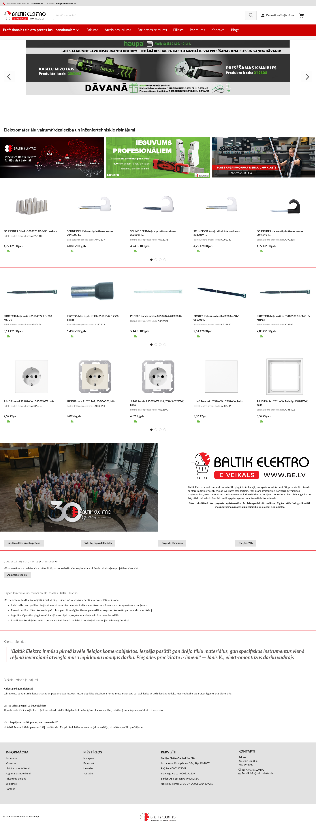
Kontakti (10, 789)
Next (306, 76)
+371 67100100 (255, 770)
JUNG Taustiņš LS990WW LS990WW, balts (217, 401)
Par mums (11, 758)
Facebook (88, 763)
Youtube (88, 773)
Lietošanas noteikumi (17, 768)
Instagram (89, 758)
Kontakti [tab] (246, 751)
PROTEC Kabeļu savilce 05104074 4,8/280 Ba (156, 316)
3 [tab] (160, 259)
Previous (9, 76)
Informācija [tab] (17, 752)
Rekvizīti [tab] (168, 752)
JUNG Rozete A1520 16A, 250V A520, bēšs (91, 401)
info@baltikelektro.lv (66, 4)
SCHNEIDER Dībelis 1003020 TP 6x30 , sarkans (30, 231)
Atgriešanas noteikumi (18, 773)
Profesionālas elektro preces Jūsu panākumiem (39, 30)
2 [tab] (156, 259)
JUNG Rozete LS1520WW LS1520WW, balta (29, 401)
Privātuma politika (16, 779)
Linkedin (88, 768)
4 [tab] (164, 259)
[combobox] (155, 15)
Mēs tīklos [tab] (92, 752)
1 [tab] (151, 259)
